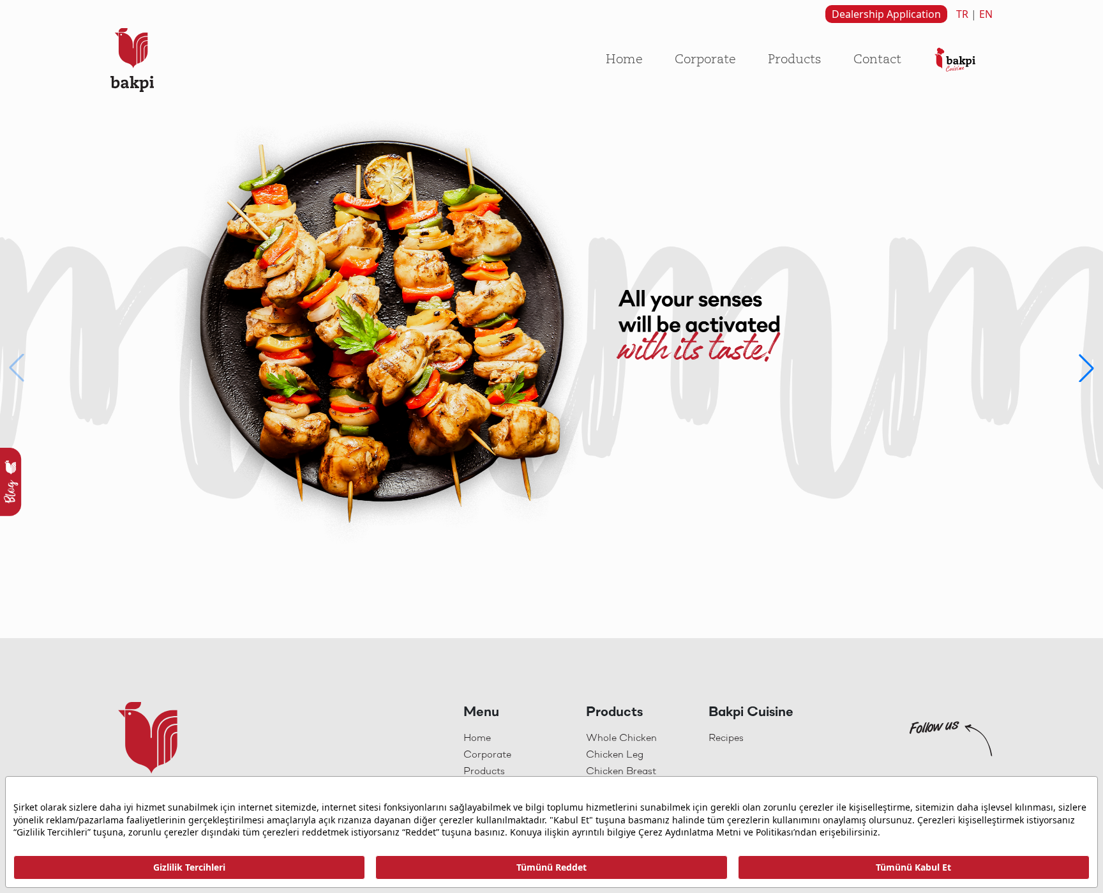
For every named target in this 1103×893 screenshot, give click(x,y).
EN (986, 14)
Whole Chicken (621, 738)
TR (962, 14)
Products (795, 60)
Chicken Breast (621, 772)
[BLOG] (11, 481)
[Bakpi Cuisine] (955, 60)
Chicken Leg (614, 755)
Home (624, 60)
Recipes (726, 738)
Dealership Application (886, 14)
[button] (1086, 368)
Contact (877, 60)
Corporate (705, 60)
